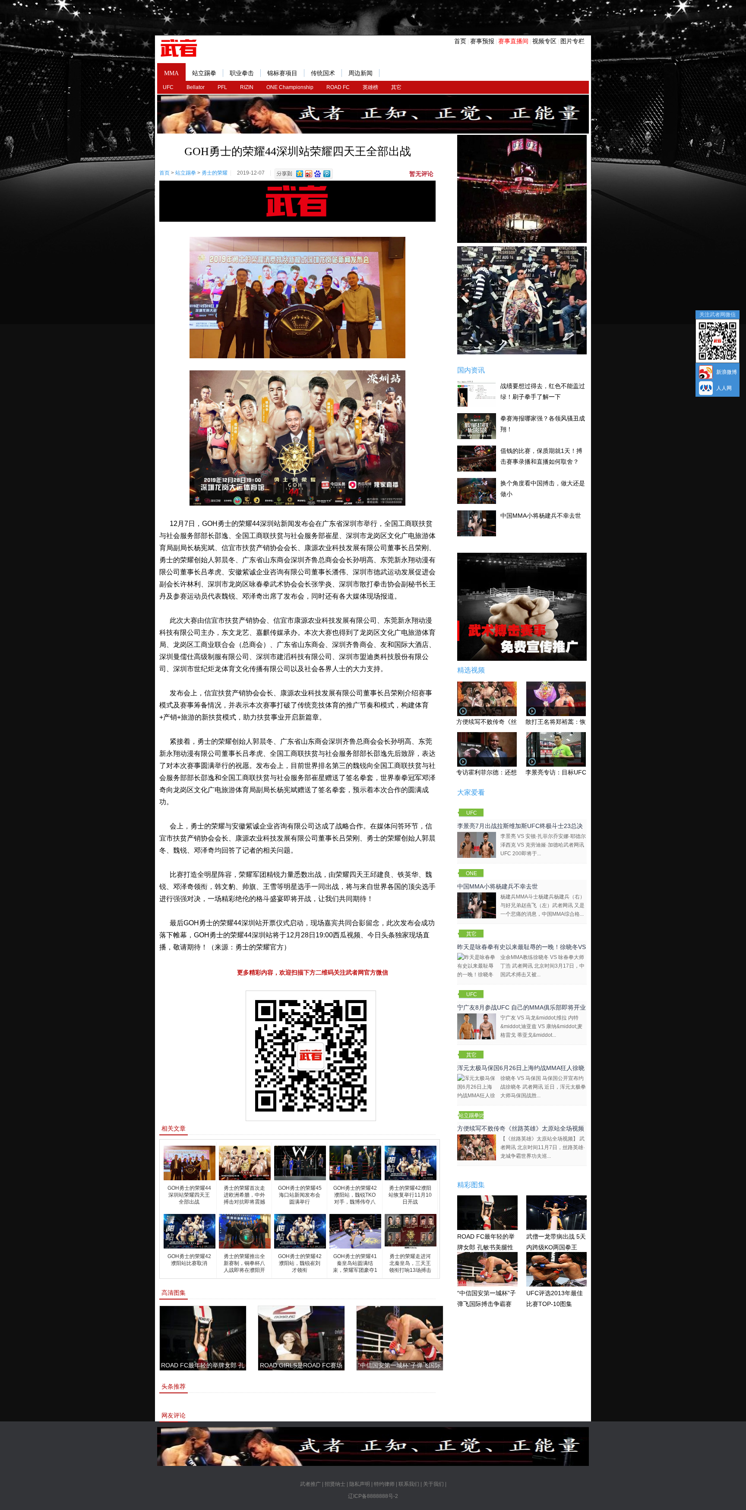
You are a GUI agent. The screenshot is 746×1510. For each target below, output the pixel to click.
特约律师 (384, 1484)
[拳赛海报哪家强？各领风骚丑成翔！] (476, 426)
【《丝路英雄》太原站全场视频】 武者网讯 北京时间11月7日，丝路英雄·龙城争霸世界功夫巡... (542, 1147)
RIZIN (246, 87)
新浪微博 (726, 372)
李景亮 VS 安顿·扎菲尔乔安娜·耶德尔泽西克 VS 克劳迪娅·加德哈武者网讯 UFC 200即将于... (543, 845)
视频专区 (544, 41)
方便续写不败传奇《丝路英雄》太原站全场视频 (520, 1128)
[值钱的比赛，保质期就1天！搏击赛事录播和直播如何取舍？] (476, 458)
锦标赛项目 (282, 73)
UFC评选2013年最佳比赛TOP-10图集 (554, 1298)
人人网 (724, 388)
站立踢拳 (204, 73)
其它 (396, 87)
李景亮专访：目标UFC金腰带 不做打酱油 (580, 772)
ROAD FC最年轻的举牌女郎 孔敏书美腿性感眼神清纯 (486, 1247)
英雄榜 (370, 87)
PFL (222, 87)
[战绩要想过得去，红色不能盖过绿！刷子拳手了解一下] (476, 393)
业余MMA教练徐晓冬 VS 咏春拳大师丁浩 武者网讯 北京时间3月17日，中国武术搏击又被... (542, 966)
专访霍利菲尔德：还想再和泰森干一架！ (510, 772)
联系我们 (408, 1484)
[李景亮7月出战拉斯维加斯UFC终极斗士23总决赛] (476, 844)
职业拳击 (242, 73)
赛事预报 (482, 41)
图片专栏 (572, 41)
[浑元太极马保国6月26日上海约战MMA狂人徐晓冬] (476, 1091)
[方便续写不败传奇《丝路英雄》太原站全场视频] (476, 1147)
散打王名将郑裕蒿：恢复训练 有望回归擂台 (583, 721)
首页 (460, 41)
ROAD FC (338, 87)
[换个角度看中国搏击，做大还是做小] (476, 490)
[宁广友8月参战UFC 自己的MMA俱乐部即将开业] (476, 1026)
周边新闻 (360, 73)
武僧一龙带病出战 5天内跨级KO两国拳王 (556, 1242)
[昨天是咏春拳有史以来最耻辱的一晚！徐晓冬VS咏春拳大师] (476, 970)
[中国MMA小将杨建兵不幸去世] (476, 523)
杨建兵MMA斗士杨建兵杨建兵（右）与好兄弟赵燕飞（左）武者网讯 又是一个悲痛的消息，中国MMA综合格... (542, 905)
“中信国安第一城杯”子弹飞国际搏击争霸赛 (486, 1298)
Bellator (195, 87)
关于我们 (433, 1484)
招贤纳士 (335, 1484)
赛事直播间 (513, 41)
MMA (171, 73)
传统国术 (323, 73)
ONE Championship (289, 87)
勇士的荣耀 (215, 173)
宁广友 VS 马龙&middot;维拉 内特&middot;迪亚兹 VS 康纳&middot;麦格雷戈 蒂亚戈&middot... (541, 1026)
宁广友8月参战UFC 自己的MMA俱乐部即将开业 (521, 1007)
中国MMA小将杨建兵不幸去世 (540, 515)
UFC (168, 87)
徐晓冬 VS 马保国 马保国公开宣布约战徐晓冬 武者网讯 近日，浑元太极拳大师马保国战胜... (543, 1087)
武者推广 (310, 1484)
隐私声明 (359, 1484)
